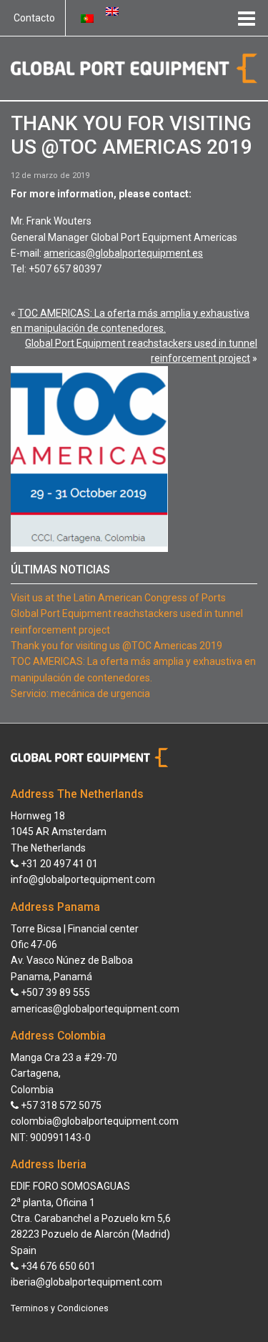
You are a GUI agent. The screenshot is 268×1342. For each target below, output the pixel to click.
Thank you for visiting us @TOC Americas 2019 (116, 645)
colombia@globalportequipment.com (95, 1121)
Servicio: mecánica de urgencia (80, 693)
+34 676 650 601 (57, 1266)
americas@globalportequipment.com (95, 1009)
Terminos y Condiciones (60, 1308)
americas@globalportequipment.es (123, 253)
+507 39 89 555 (54, 992)
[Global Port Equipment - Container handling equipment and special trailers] (134, 67)
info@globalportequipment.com (83, 879)
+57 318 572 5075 (60, 1105)
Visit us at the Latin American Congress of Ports (118, 597)
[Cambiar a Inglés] (112, 10)
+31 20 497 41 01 (58, 863)
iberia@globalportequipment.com (86, 1282)
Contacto (34, 18)
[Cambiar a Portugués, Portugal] (87, 18)
